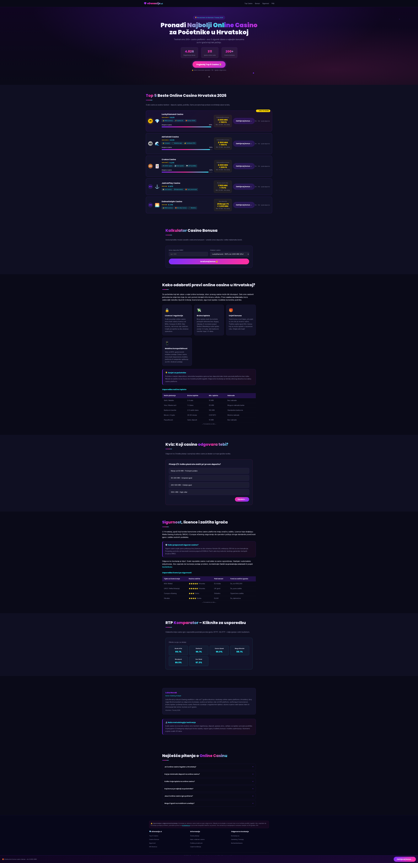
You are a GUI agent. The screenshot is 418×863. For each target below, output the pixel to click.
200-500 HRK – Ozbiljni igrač (181, 485)
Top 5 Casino (153, 836)
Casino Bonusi (154, 839)
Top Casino (248, 3)
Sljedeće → (242, 499)
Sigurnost (265, 3)
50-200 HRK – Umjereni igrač (181, 478)
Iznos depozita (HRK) (176, 250)
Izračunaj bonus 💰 (209, 261)
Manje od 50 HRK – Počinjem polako (184, 471)
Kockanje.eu (235, 836)
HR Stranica (153, 847)
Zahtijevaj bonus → (244, 121)
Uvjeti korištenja (195, 847)
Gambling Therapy (237, 839)
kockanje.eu (167, 567)
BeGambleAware (237, 843)
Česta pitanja (194, 836)
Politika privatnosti (196, 843)
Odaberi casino (215, 250)
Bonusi (257, 3)
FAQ (273, 3)
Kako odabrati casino (197, 839)
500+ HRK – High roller (179, 492)
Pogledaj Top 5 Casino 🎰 (209, 64)
